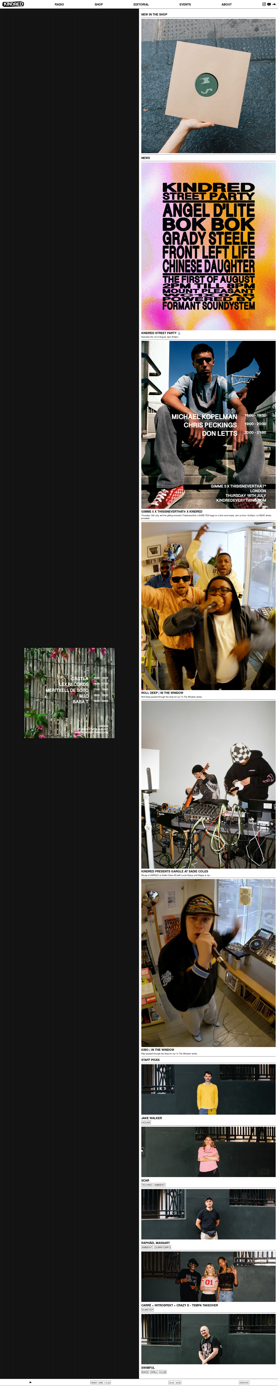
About (227, 4)
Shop (99, 4)
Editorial (141, 4)
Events (185, 4)
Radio (59, 4)
